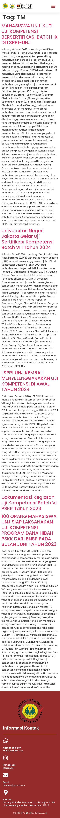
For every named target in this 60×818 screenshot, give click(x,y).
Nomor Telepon (12, 747)
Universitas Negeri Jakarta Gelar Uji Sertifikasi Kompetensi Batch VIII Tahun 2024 (27, 239)
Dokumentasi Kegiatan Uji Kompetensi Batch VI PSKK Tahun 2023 (29, 503)
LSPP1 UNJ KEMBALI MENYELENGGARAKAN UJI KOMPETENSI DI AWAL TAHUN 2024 (29, 381)
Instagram (9, 765)
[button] (53, 6)
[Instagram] (5, 758)
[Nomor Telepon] (5, 740)
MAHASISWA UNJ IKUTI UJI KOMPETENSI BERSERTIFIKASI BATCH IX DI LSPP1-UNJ (29, 34)
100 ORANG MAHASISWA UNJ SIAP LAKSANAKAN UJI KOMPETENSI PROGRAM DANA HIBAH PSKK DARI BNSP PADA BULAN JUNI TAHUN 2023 (29, 530)
